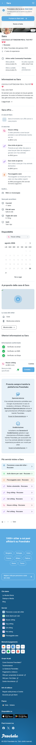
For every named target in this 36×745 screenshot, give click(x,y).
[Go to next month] (30, 243)
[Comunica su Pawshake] (18, 369)
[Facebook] (4, 728)
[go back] (2, 3)
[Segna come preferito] (33, 3)
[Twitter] (8, 728)
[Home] (2, 522)
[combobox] (18, 237)
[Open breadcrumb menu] (8, 521)
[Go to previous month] (26, 243)
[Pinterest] (13, 728)
